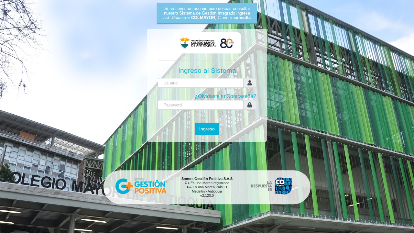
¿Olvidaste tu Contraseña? (225, 96)
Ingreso (207, 128)
